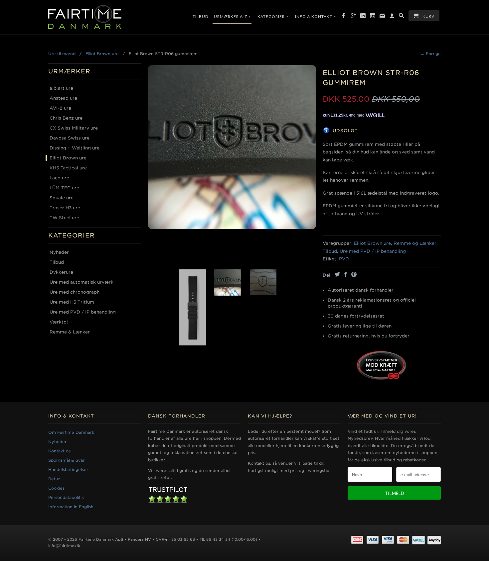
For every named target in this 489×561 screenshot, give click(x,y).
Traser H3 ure (65, 207)
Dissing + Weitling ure (74, 147)
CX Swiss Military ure (74, 128)
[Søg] (402, 17)
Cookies (56, 488)
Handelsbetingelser (68, 469)
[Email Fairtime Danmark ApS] (382, 17)
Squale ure (62, 197)
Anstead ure (63, 98)
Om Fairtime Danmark (71, 432)
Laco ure (59, 177)
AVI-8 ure (60, 108)
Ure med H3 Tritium (72, 302)
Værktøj (59, 322)
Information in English (70, 506)
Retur (54, 478)
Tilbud (200, 16)
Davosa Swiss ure (69, 138)
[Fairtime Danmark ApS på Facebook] (344, 17)
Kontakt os (59, 450)
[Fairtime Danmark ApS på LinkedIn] (363, 17)
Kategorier (272, 16)
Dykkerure (61, 272)
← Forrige (430, 53)
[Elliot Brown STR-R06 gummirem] (232, 145)
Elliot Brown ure (102, 53)
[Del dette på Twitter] (336, 274)
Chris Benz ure (66, 118)
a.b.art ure (61, 88)
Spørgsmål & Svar (66, 460)
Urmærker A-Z (232, 16)
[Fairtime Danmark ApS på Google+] (353, 17)
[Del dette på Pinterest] (353, 274)
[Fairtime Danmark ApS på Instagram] (373, 17)
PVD (344, 258)
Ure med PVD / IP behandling (83, 312)
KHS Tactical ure (68, 167)
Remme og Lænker (415, 243)
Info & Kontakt (315, 16)
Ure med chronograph (74, 292)
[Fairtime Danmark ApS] (94, 17)
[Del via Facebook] (344, 274)
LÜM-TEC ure (64, 187)
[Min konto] (392, 17)
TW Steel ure (64, 217)
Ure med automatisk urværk (81, 282)
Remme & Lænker (70, 331)
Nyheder (59, 252)
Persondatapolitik (66, 497)
